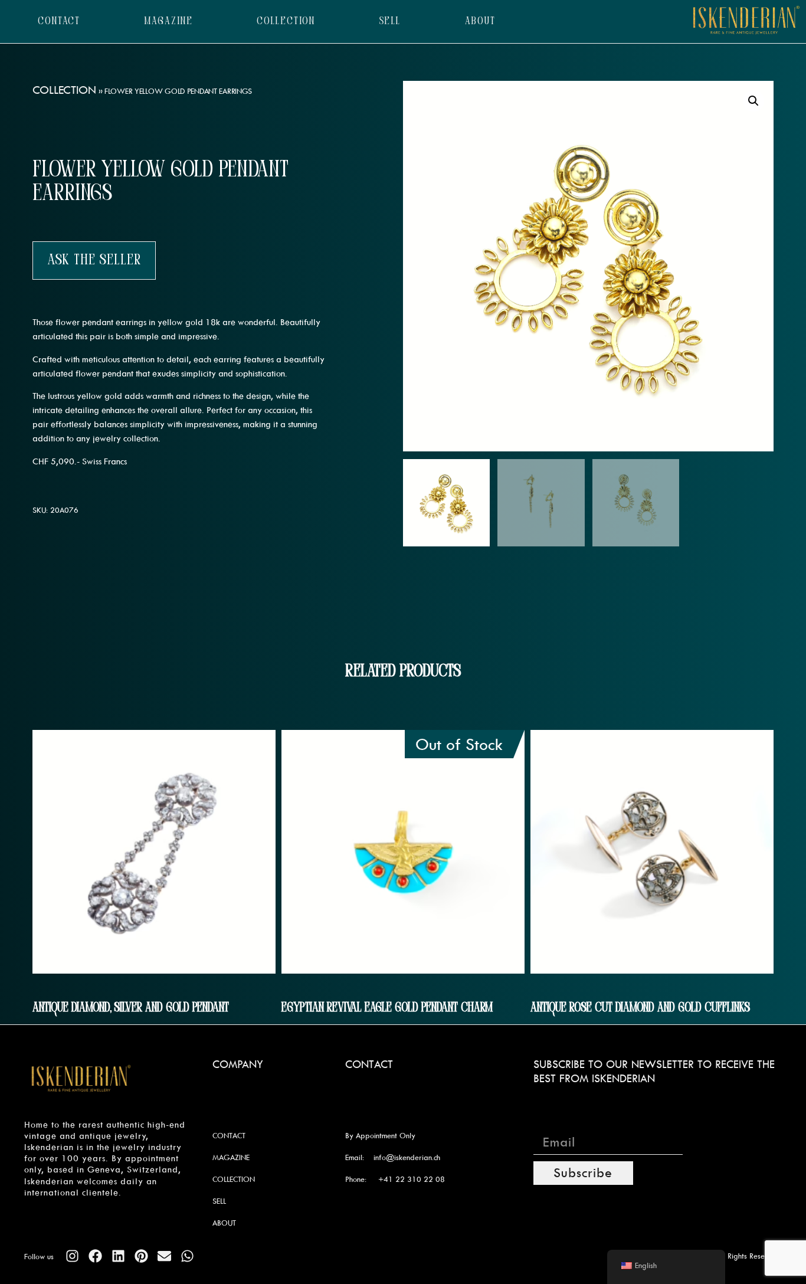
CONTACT (59, 21)
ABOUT (480, 21)
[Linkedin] (118, 1256)
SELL (390, 21)
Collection (64, 90)
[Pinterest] (141, 1256)
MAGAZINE (169, 21)
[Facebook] (95, 1256)
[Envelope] (164, 1256)
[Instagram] (72, 1256)
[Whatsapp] (187, 1256)
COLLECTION (286, 21)
